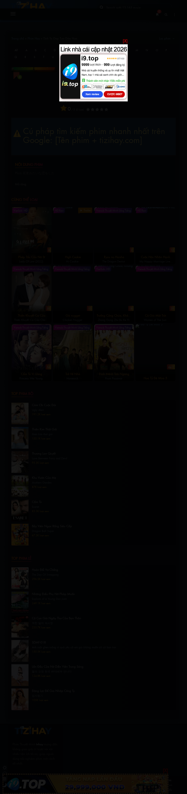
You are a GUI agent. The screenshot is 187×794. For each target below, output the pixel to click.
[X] (125, 41)
